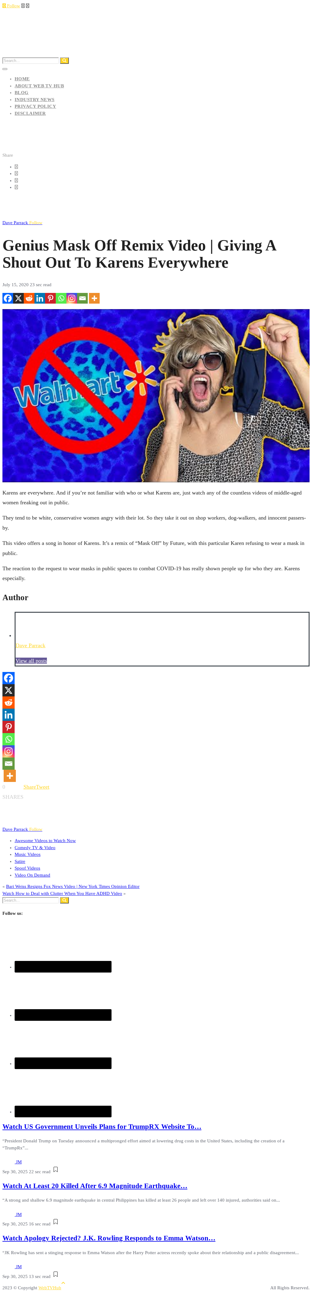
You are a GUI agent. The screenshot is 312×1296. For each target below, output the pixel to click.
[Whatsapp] (61, 298)
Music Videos (28, 854)
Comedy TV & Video (35, 847)
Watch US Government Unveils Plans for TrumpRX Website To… (101, 1126)
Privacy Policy (35, 106)
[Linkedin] (39, 298)
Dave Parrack (22, 222)
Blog (22, 92)
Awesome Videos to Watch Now (45, 840)
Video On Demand (32, 875)
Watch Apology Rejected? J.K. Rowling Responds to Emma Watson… (108, 1238)
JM (19, 1161)
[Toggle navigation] (4, 69)
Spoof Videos (27, 868)
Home (22, 78)
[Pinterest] (50, 298)
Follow (13, 5)
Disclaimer (30, 113)
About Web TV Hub (39, 85)
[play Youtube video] (156, 395)
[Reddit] (29, 298)
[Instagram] (71, 298)
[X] (18, 298)
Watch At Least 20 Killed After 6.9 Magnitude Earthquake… (94, 1186)
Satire (20, 861)
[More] (94, 298)
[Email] (82, 298)
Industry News (35, 99)
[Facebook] (7, 298)
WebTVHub (49, 1287)
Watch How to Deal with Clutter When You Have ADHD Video (62, 893)
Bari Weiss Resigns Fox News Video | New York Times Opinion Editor (73, 886)
